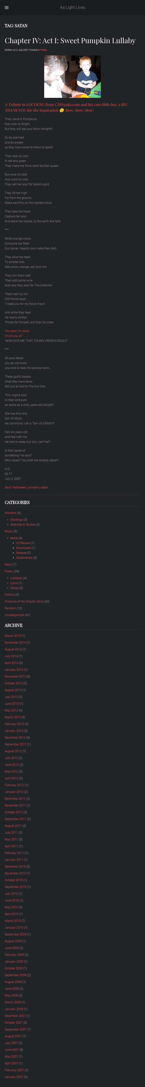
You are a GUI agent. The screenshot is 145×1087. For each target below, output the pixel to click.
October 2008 (14, 968)
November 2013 (15, 676)
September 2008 (15, 975)
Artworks (10, 513)
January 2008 (14, 1009)
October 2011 (14, 812)
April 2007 (11, 1063)
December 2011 (15, 798)
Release (21, 553)
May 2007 (11, 1056)
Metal (14, 538)
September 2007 (15, 1029)
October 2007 (14, 1022)
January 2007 (14, 1077)
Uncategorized (14, 615)
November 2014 (15, 642)
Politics (10, 594)
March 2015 (13, 636)
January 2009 (14, 961)
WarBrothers (24, 558)
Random (10, 608)
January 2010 (14, 927)
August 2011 (13, 826)
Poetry (43, 49)
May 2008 (11, 995)
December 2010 (15, 866)
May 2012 (11, 771)
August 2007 (13, 1036)
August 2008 (13, 982)
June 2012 (12, 765)
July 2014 (11, 656)
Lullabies (16, 578)
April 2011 (11, 846)
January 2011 (14, 860)
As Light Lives (72, 7)
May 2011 (11, 839)
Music (9, 531)
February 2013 (14, 724)
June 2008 (12, 988)
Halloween (19, 487)
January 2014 (14, 670)
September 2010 (15, 887)
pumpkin (33, 487)
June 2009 (12, 948)
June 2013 (12, 703)
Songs (14, 588)
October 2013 (14, 683)
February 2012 (14, 785)
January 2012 (14, 792)
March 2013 (13, 717)
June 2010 (12, 900)
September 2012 (15, 744)
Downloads (23, 548)
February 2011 (14, 853)
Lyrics (14, 583)
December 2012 (15, 737)
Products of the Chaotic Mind (24, 601)
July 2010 (11, 893)
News (8, 564)
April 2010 (11, 914)
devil (8, 487)
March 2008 (13, 1002)
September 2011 (15, 819)
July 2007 (11, 1043)
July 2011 (11, 832)
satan (44, 487)
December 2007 (15, 1016)
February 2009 (14, 955)
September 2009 (15, 934)
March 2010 (13, 921)
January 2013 (14, 731)
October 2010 (14, 880)
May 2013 (11, 710)
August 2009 (13, 941)
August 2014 (13, 649)
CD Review (23, 543)
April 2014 (11, 663)
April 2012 (11, 778)
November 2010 (15, 873)
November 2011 (15, 805)
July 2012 (11, 758)
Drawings (16, 519)
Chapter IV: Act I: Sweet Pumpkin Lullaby (70, 40)
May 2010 (11, 907)
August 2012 (13, 751)
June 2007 (12, 1050)
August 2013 (13, 690)
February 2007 (14, 1070)
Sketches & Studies (22, 524)
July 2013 (11, 697)
